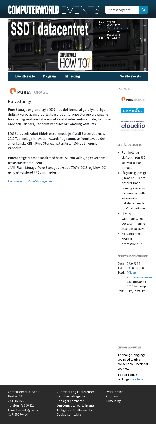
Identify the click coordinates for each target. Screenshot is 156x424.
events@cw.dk (28, 410)
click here (136, 379)
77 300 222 (27, 405)
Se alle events (130, 76)
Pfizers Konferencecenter (118, 28)
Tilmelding (72, 76)
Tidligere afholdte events (74, 410)
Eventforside (25, 76)
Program (49, 76)
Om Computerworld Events (76, 405)
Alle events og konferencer (75, 392)
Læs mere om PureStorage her (30, 181)
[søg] (143, 9)
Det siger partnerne (70, 401)
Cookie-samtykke (69, 414)
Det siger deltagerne (71, 396)
